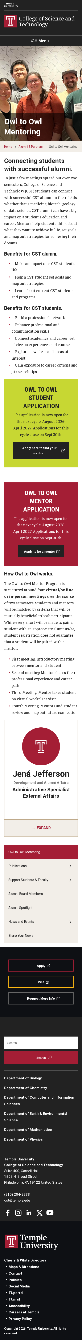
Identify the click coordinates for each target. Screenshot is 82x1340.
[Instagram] (18, 1213)
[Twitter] (39, 1213)
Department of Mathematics (28, 1129)
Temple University (11, 5)
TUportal (16, 1293)
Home (8, 146)
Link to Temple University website (31, 1242)
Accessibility (19, 1306)
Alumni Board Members (25, 894)
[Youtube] (50, 1213)
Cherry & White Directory (25, 1260)
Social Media (19, 1286)
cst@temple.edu (17, 1200)
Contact (15, 1273)
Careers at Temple (24, 1312)
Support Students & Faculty (28, 880)
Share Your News (20, 936)
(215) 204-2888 (17, 1194)
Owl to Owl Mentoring (24, 852)
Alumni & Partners (31, 146)
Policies (15, 1280)
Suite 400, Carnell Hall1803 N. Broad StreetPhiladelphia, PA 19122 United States (33, 1176)
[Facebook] (8, 1213)
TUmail (14, 1299)
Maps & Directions (24, 1267)
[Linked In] (29, 1213)
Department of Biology (23, 1078)
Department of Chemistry (25, 1088)
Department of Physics (23, 1139)
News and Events (21, 922)
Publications (17, 866)
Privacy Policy (20, 1319)
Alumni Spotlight (20, 908)
